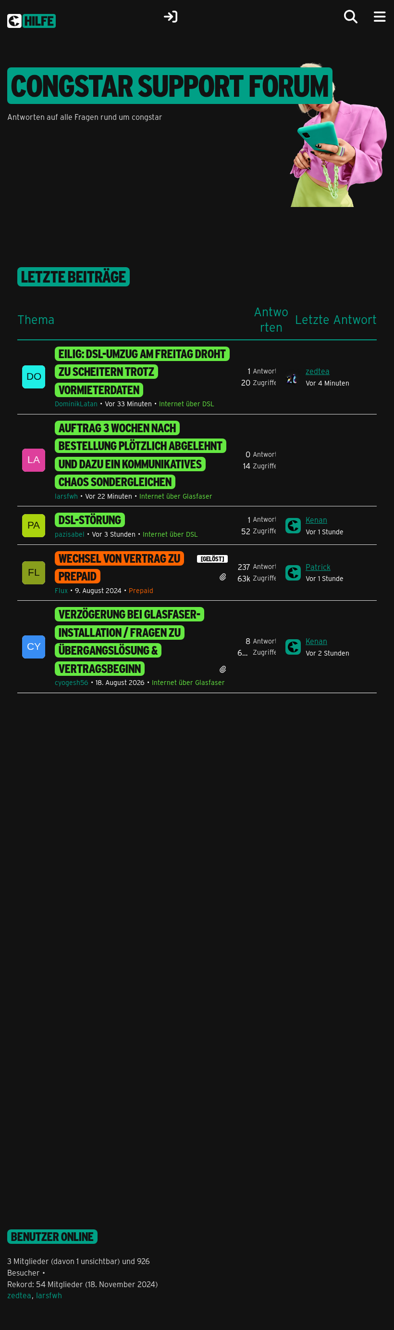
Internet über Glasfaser (175, 496)
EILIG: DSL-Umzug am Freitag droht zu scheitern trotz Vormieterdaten (142, 372)
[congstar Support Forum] (31, 19)
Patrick (318, 567)
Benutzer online (52, 1236)
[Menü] (379, 16)
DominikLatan (76, 403)
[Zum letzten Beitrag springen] (293, 377)
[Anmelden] (170, 16)
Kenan (316, 520)
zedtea (318, 371)
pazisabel (70, 534)
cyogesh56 (71, 682)
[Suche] (350, 16)
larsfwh (66, 496)
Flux (61, 590)
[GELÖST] (212, 559)
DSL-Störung (90, 520)
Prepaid (141, 590)
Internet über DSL (186, 403)
